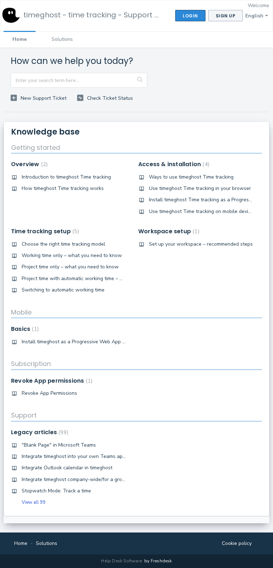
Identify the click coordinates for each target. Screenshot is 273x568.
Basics (24, 329)
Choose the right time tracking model (63, 244)
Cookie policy (237, 543)
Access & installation (173, 164)
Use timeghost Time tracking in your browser (200, 188)
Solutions (62, 39)
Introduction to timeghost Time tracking (66, 177)
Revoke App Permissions (49, 393)
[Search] (140, 80)
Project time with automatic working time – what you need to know (97, 278)
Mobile (21, 312)
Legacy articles (38, 432)
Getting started (35, 147)
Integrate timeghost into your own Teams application (82, 456)
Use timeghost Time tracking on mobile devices (202, 211)
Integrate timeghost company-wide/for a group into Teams (88, 479)
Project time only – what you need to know (70, 266)
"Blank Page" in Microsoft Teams (59, 445)
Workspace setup (168, 231)
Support (24, 415)
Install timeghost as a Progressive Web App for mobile (83, 341)
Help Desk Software (122, 561)
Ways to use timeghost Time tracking (191, 177)
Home (19, 39)
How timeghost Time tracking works (63, 188)
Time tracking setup (44, 231)
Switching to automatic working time (63, 289)
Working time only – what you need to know (72, 255)
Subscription (31, 363)
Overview (28, 164)
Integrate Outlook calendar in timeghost (67, 467)
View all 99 (34, 502)
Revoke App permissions (51, 381)
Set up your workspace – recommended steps (201, 244)
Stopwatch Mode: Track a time (56, 490)
